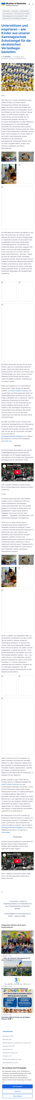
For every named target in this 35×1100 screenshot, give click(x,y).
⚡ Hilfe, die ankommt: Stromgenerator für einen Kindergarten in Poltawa (15, 959)
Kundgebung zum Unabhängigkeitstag (14, 988)
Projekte (5, 1056)
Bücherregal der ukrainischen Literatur (16, 1043)
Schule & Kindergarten (17, 58)
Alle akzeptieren (17, 1086)
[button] (29, 4)
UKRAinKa (7, 56)
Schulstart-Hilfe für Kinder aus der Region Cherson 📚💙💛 (15, 1018)
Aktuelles (15, 11)
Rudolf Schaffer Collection (10, 784)
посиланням (5, 832)
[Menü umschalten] (33, 4)
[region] (17, 1082)
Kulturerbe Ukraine (9, 1053)
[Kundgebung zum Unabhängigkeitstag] (17, 972)
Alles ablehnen (17, 1096)
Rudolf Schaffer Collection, (19, 391)
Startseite (6, 11)
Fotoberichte (7, 1046)
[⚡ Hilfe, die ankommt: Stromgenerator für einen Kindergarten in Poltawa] (17, 942)
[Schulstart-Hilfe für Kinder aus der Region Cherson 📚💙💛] (17, 1001)
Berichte (5, 1039)
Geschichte (6, 1049)
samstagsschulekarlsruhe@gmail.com (14, 436)
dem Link (8, 441)
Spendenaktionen (8, 1062)
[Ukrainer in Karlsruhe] (13, 4)
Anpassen (18, 1091)
